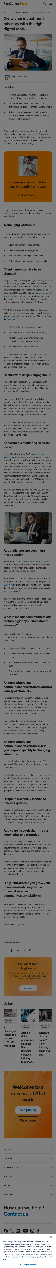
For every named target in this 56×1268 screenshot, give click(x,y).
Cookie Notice (24, 1257)
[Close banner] (51, 1237)
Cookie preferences (28, 1265)
